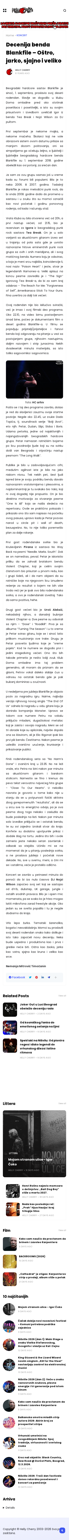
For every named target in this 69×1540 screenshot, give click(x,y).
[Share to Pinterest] (36, 977)
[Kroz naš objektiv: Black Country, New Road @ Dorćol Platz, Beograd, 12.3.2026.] (9, 1463)
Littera (13, 1153)
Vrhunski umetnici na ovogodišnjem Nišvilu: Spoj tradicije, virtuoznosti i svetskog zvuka (39, 1441)
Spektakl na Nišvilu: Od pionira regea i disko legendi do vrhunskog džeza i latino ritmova (42, 1046)
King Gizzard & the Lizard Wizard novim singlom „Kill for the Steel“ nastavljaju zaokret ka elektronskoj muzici (42, 1363)
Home (10, 35)
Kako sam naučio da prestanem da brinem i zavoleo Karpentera (42, 1240)
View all (62, 995)
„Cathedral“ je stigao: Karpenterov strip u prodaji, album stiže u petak (42, 1275)
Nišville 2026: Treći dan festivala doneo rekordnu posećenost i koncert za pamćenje (39, 1479)
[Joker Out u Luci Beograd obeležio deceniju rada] (10, 1010)
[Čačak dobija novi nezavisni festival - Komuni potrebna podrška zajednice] (9, 1326)
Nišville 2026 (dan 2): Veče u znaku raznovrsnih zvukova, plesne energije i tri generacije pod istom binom (41, 1384)
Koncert (22, 35)
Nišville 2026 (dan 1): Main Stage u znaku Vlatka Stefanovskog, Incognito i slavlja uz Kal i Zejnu (40, 1343)
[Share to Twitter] (30, 977)
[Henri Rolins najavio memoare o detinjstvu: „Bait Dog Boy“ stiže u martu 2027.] (13, 1191)
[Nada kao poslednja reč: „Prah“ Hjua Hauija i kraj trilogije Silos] (13, 1209)
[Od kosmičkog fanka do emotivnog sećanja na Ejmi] (10, 1028)
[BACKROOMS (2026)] (10, 1262)
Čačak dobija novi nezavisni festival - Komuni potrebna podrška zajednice (42, 1324)
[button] (56, 977)
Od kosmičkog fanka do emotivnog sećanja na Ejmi (39, 1024)
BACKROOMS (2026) (32, 1256)
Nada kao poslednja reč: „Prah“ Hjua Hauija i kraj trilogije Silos (38, 1207)
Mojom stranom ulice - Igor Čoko (30, 1162)
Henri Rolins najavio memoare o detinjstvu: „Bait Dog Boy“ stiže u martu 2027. (42, 1189)
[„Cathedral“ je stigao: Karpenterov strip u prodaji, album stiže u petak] (10, 1279)
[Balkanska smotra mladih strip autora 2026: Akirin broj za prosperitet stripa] (9, 1423)
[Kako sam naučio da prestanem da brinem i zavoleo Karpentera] (10, 1244)
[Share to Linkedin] (43, 977)
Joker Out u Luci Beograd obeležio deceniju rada (38, 1006)
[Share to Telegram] (49, 977)
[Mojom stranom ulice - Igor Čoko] (34, 1143)
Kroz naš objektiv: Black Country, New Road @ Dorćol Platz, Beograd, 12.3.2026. (41, 1461)
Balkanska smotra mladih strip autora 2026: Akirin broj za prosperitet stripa (38, 1421)
